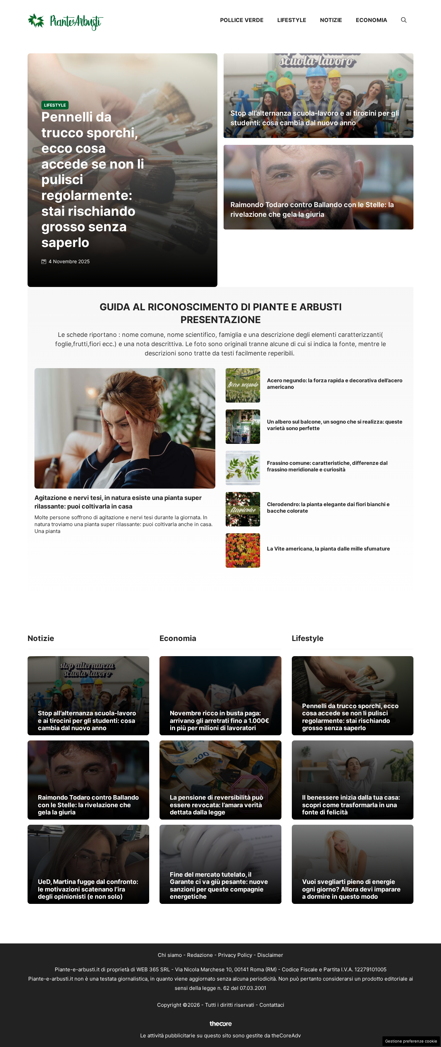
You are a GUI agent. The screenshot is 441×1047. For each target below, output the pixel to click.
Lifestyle (291, 20)
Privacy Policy (235, 955)
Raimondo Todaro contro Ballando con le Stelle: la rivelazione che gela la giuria (88, 805)
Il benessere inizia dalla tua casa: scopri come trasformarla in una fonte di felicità (351, 805)
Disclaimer (270, 955)
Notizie (331, 20)
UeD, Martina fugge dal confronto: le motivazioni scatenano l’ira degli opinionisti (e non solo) (88, 889)
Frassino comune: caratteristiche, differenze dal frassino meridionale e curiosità (327, 466)
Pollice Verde (242, 20)
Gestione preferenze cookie (411, 1041)
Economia (371, 20)
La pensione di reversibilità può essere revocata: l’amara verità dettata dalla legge (216, 805)
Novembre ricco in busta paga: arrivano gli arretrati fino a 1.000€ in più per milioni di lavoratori (219, 720)
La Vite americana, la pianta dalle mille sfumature (328, 548)
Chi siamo (170, 955)
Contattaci (271, 1005)
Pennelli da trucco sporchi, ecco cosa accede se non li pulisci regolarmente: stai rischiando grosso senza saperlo (350, 717)
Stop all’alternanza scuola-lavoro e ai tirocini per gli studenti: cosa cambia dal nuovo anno (87, 720)
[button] (403, 20)
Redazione (200, 955)
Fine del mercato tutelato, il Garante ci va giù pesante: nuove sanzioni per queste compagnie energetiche (219, 885)
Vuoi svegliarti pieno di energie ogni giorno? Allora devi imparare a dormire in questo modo (351, 889)
